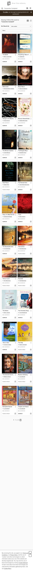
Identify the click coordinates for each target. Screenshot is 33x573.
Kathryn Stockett (23, 344)
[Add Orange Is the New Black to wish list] (15, 126)
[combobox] (13, 8)
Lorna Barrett (22, 376)
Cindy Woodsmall (23, 312)
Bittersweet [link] (5, 86)
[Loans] (27, 8)
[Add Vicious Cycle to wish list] (15, 286)
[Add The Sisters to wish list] (15, 318)
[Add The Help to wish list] (31, 350)
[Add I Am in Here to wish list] (15, 350)
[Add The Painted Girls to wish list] (31, 190)
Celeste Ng (21, 56)
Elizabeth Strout (22, 152)
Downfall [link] (20, 278)
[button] (28, 21)
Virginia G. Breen (7, 344)
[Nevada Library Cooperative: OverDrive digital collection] (16, 3)
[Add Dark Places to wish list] (15, 190)
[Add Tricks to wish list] (31, 222)
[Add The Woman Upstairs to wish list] (15, 158)
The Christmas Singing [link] (24, 310)
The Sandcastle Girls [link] (8, 246)
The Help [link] (20, 342)
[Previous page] (14, 420)
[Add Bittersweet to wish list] (15, 94)
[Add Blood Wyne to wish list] (31, 94)
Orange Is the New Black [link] (9, 118)
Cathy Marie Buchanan (24, 184)
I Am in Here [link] (6, 342)
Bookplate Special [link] (7, 406)
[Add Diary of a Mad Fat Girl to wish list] (15, 222)
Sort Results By (5, 26)
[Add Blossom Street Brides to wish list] (31, 126)
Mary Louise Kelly (7, 56)
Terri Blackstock (22, 248)
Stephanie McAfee (8, 216)
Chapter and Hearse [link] (23, 406)
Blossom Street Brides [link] (24, 118)
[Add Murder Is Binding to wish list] (31, 382)
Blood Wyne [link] (21, 86)
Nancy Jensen (7, 312)
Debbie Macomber (23, 120)
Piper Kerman (7, 120)
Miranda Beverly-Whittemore (9, 88)
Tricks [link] (19, 214)
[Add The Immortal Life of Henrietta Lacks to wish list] (15, 382)
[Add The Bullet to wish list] (15, 62)
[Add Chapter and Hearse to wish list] (31, 414)
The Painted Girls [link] (22, 182)
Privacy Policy (14, 555)
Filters (3, 30)
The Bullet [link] (5, 54)
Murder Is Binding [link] (23, 374)
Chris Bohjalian (7, 248)
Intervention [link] (21, 246)
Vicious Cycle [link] (6, 278)
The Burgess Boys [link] (23, 150)
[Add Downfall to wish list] (31, 286)
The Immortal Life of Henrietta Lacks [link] (9, 374)
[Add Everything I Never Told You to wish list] (31, 62)
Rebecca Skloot (7, 376)
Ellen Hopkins (22, 216)
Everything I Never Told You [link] (24, 54)
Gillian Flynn (6, 184)
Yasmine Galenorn (23, 88)
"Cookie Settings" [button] (23, 563)
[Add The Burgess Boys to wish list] (31, 158)
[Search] (2, 8)
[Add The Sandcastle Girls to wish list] (15, 254)
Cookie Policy (7, 568)
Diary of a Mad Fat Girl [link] (8, 214)
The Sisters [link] (5, 310)
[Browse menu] (30, 8)
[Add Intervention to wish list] (31, 254)
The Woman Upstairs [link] (8, 150)
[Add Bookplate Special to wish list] (15, 414)
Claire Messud (7, 152)
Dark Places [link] (6, 182)
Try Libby (5, 12)
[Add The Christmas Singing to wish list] (31, 318)
